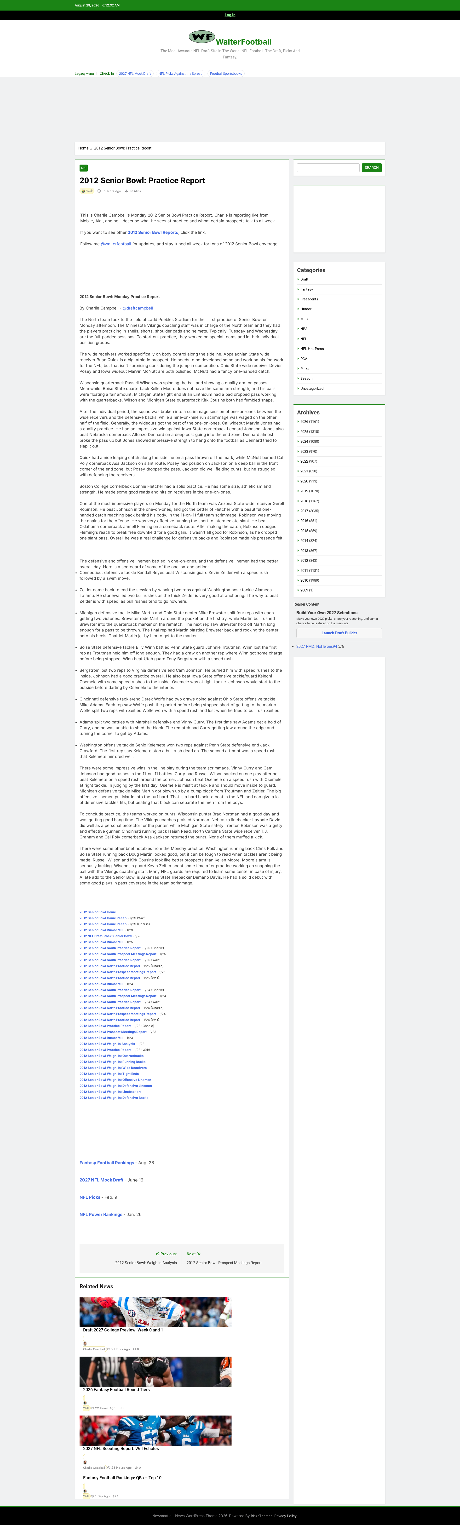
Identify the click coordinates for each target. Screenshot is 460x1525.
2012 (304, 560)
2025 (304, 432)
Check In (107, 73)
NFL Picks (90, 1197)
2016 (304, 521)
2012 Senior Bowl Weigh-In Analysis (107, 1044)
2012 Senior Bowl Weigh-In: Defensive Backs (114, 1098)
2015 (304, 531)
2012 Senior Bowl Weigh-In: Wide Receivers (113, 1068)
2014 (304, 541)
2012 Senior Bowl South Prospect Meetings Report (118, 954)
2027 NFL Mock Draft (135, 73)
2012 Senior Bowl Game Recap (103, 918)
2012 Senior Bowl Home (98, 912)
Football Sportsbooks (226, 73)
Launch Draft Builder (339, 633)
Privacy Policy (285, 1516)
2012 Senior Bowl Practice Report (105, 1026)
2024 (304, 441)
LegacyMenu (84, 73)
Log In (230, 15)
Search (372, 168)
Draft (304, 279)
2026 (304, 421)
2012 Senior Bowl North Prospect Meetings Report (118, 972)
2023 (304, 451)
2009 (304, 590)
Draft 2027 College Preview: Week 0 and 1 (123, 1330)
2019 (304, 491)
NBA (304, 329)
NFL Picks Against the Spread (180, 73)
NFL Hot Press (312, 349)
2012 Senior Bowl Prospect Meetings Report (113, 1032)
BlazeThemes (261, 1516)
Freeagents (309, 299)
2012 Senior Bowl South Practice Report (110, 948)
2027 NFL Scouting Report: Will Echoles (121, 1448)
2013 (304, 551)
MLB (304, 319)
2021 (304, 471)
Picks (304, 369)
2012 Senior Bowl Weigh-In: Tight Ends (109, 1074)
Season (306, 378)
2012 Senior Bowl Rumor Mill (101, 930)
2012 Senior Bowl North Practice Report (110, 966)
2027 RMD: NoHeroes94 (317, 646)
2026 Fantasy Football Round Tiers (116, 1389)
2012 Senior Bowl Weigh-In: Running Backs (112, 1062)
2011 (304, 570)
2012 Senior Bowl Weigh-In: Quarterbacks (112, 1056)
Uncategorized (311, 388)
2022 (304, 461)
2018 (304, 501)
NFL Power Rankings (101, 1214)
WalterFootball (244, 41)
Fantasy (306, 289)
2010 (304, 580)
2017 (304, 511)
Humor (305, 309)
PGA (303, 359)
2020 (304, 481)
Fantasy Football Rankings (107, 1162)
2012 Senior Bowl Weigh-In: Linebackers (110, 1092)
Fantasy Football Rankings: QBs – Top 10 (122, 1477)
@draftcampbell (138, 308)
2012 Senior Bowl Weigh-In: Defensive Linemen (116, 1086)
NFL (83, 168)
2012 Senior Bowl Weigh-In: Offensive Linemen (115, 1080)
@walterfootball (116, 243)
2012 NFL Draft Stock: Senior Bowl (106, 936)
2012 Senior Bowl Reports (153, 232)
